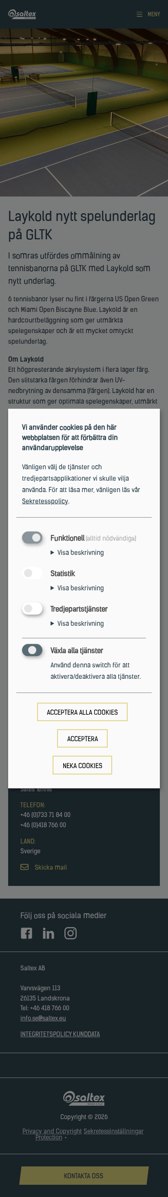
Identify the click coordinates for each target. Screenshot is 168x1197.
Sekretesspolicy (45, 501)
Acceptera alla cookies (82, 713)
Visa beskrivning (80, 553)
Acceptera (82, 739)
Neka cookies (82, 766)
